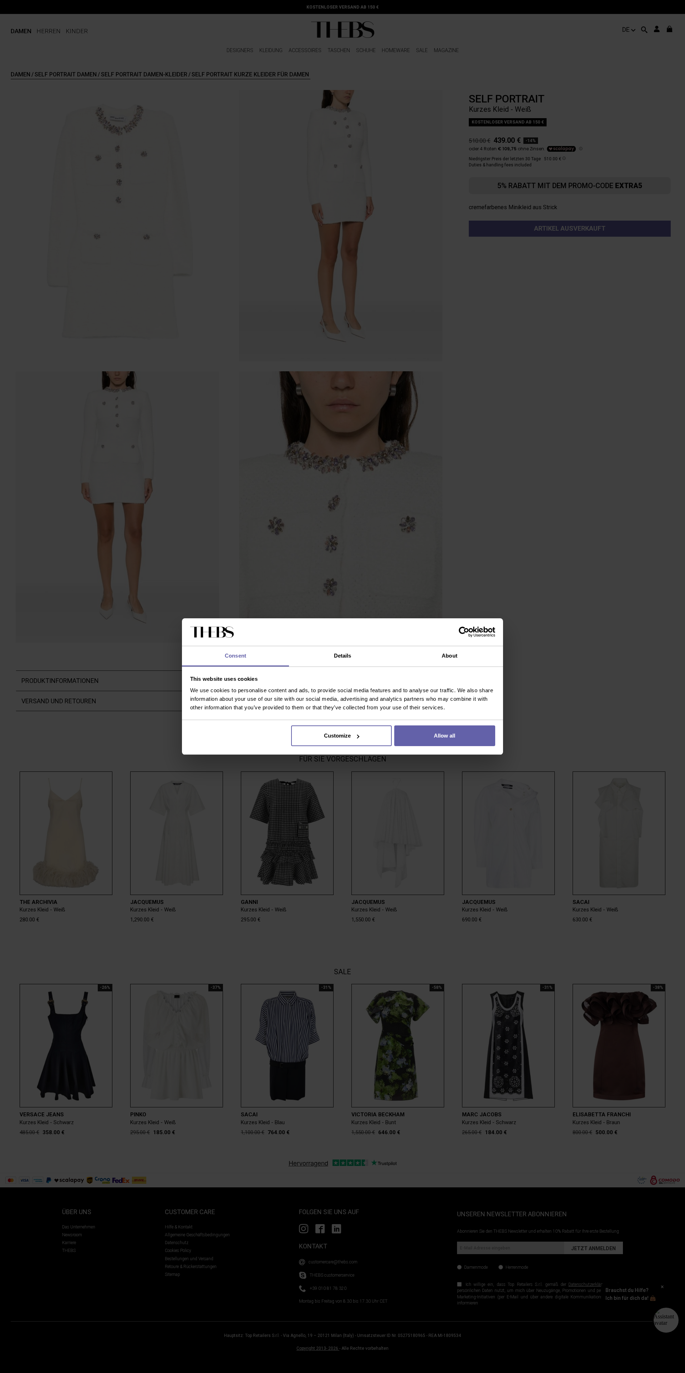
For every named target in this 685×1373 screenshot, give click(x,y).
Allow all (444, 736)
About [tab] (449, 656)
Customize (337, 736)
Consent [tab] (235, 656)
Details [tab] (342, 656)
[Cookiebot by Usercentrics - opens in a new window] (464, 632)
